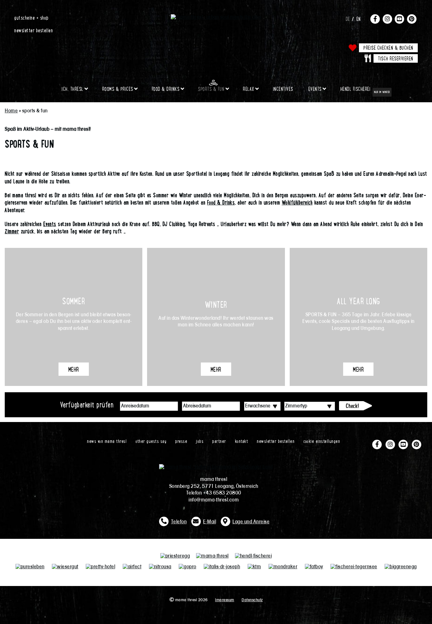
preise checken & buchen (388, 47)
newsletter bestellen (33, 30)
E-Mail (209, 522)
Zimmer (12, 231)
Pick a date (173, 406)
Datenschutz (252, 600)
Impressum (224, 600)
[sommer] (73, 317)
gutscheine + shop (31, 17)
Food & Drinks (221, 202)
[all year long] (358, 317)
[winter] (216, 317)
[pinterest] (412, 18)
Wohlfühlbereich (297, 202)
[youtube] (399, 18)
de (348, 18)
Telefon (179, 522)
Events (49, 224)
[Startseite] (216, 17)
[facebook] (375, 18)
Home (11, 111)
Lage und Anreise (250, 522)
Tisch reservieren (395, 58)
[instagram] (387, 18)
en (358, 18)
